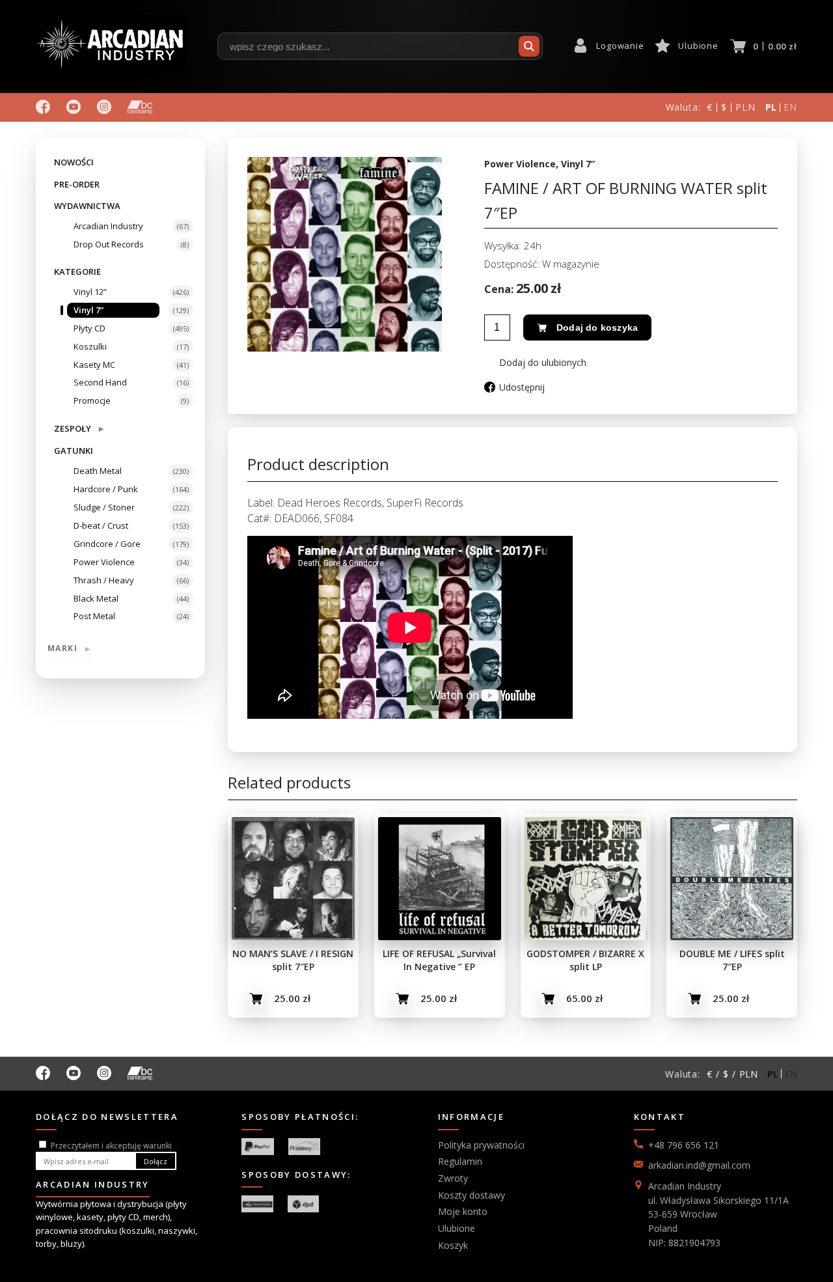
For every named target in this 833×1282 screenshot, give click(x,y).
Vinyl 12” (90, 292)
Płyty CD (89, 328)
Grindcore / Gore (107, 544)
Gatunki (73, 450)
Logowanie (620, 45)
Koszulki (90, 346)
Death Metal (98, 471)
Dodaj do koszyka (597, 327)
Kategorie (77, 271)
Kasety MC (94, 364)
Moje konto (462, 1211)
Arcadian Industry (108, 226)
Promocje (92, 400)
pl (771, 107)
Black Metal (96, 598)
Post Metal (94, 616)
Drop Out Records (109, 244)
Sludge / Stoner (104, 507)
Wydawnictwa (87, 206)
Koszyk (453, 1245)
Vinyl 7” (88, 310)
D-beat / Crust (101, 525)
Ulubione (698, 45)
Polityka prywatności (481, 1145)
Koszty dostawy (471, 1195)
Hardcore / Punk (106, 489)
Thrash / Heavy (104, 580)
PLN (745, 107)
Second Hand (100, 382)
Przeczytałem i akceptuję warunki (111, 1145)
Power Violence (104, 562)
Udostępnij (522, 387)
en (790, 107)
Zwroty (453, 1178)
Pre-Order (77, 184)
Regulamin (460, 1161)
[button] (535, 362)
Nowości (74, 162)
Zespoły (78, 428)
